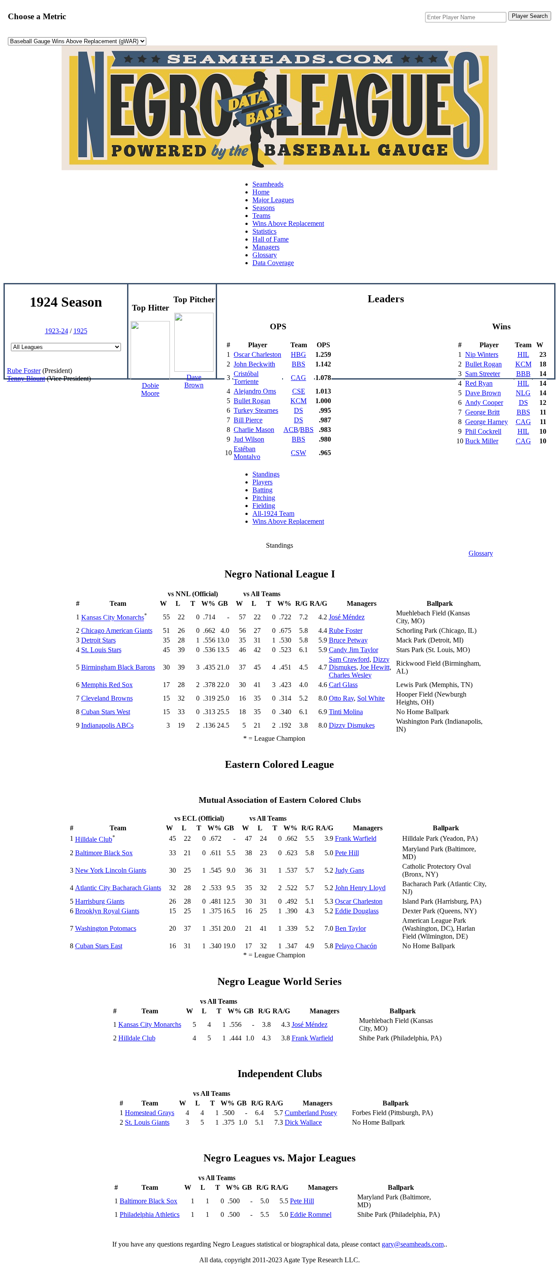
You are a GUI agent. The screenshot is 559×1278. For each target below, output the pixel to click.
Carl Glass (343, 684)
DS (298, 410)
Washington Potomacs (105, 928)
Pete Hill (347, 853)
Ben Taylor (350, 928)
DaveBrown (194, 381)
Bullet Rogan (252, 400)
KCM (298, 400)
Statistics (264, 231)
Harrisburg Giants (99, 901)
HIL (523, 354)
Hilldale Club (93, 839)
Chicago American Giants (116, 630)
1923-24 (56, 331)
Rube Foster (24, 370)
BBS (298, 364)
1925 (80, 331)
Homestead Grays (149, 1112)
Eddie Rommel (310, 1214)
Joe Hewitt (375, 667)
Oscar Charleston (257, 354)
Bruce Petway (348, 640)
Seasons (263, 207)
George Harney (486, 421)
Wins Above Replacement (288, 223)
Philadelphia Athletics (149, 1214)
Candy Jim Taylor (353, 649)
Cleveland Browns (107, 698)
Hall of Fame (270, 239)
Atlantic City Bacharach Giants (118, 887)
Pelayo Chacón (356, 946)
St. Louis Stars (101, 649)
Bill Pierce (248, 420)
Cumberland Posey (311, 1112)
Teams (261, 215)
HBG (298, 354)
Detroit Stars (98, 640)
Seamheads (267, 184)
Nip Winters (481, 354)
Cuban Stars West (105, 711)
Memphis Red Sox (107, 684)
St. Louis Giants (147, 1122)
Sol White (371, 698)
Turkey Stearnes (256, 410)
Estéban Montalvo (247, 452)
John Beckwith (254, 364)
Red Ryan (479, 383)
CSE (298, 391)
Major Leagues (273, 200)
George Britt (482, 412)
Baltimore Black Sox (104, 853)
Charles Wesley (350, 675)
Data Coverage (273, 262)
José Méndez (347, 617)
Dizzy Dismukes (352, 725)
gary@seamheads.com (413, 1244)
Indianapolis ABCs (107, 725)
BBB (523, 373)
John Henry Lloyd (360, 887)
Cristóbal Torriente (246, 377)
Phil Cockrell (483, 431)
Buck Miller (481, 441)
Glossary (264, 255)
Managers (266, 247)
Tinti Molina (346, 711)
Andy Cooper (484, 402)
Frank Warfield (355, 838)
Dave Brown (483, 393)
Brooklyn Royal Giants (107, 911)
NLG (523, 393)
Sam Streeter (482, 373)
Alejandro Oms (255, 391)
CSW (298, 452)
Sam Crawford (349, 659)
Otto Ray (341, 698)
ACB (290, 429)
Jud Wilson (249, 439)
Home (260, 192)
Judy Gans (349, 870)
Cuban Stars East (98, 946)
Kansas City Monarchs (112, 618)
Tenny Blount (26, 378)
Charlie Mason (254, 429)
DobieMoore (150, 389)
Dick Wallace (303, 1122)
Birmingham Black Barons (118, 667)
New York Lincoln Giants (110, 870)
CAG (298, 377)
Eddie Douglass (357, 911)
